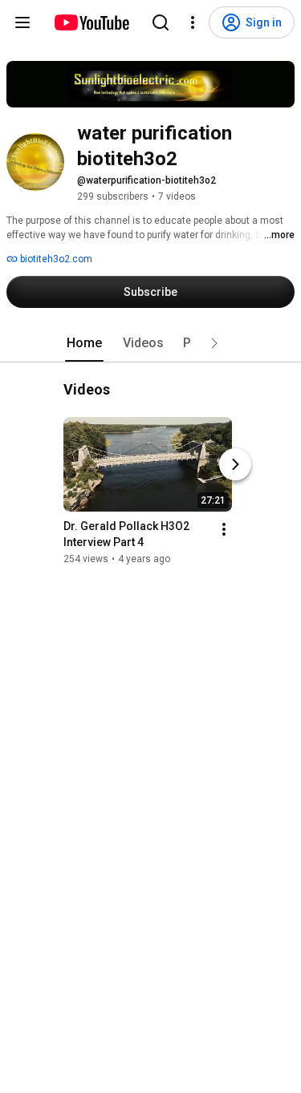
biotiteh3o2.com (55, 259)
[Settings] (192, 22)
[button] (214, 343)
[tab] (84, 343)
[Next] (235, 464)
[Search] (160, 22)
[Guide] (22, 22)
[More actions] (224, 529)
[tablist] (151, 343)
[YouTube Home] (91, 22)
